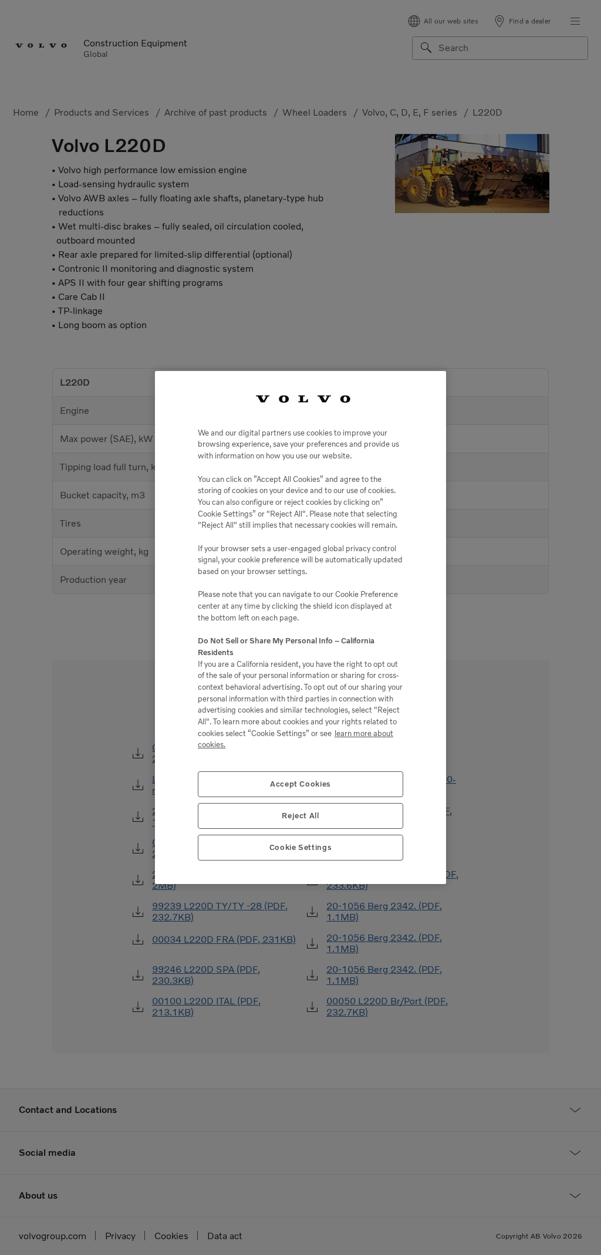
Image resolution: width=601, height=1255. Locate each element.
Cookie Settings (300, 847)
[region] (300, 627)
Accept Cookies (300, 784)
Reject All (300, 815)
